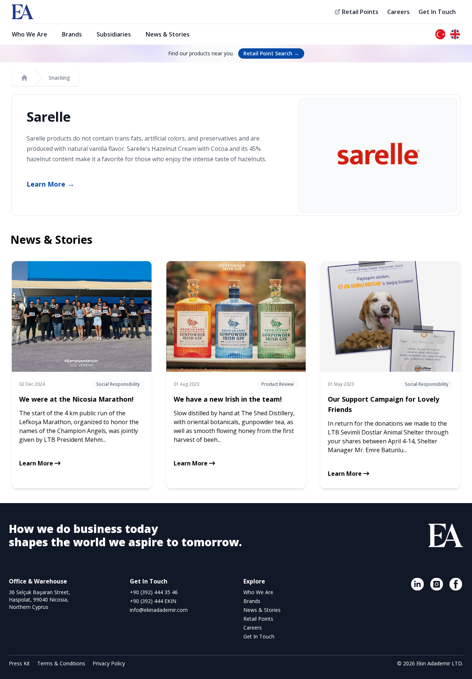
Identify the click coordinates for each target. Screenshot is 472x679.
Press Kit (20, 663)
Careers (398, 12)
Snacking (59, 77)
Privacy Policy (109, 663)
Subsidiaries (114, 34)
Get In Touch (437, 12)
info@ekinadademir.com (159, 609)
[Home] (24, 78)
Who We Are (29, 34)
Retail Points (360, 12)
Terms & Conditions (62, 663)
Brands (72, 34)
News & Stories (168, 34)
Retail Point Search (271, 53)
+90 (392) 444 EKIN (153, 600)
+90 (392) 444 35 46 (154, 592)
